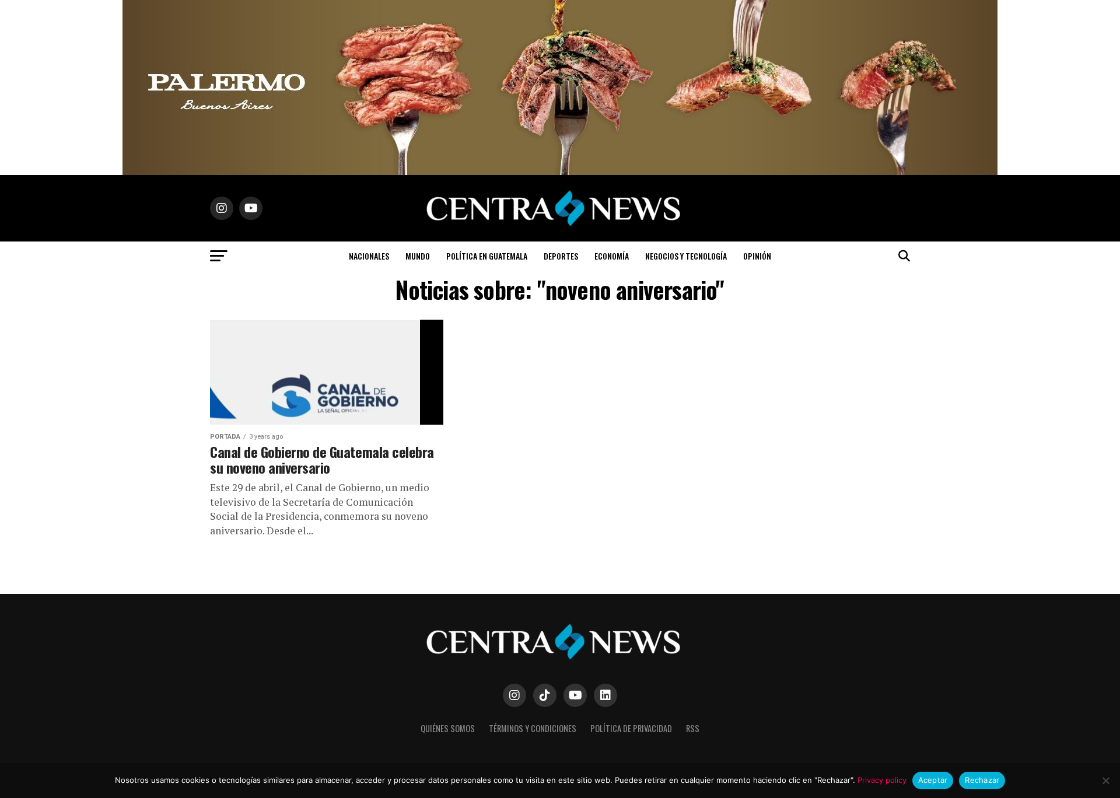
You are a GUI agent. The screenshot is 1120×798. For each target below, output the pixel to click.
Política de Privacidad (631, 728)
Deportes (561, 256)
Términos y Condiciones (532, 728)
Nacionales (369, 256)
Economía (611, 256)
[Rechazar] (1105, 780)
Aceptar (933, 780)
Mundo (417, 256)
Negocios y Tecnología (686, 256)
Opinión (757, 256)
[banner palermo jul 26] (560, 171)
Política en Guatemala (486, 256)
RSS (692, 728)
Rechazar (982, 780)
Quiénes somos (448, 728)
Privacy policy (882, 780)
